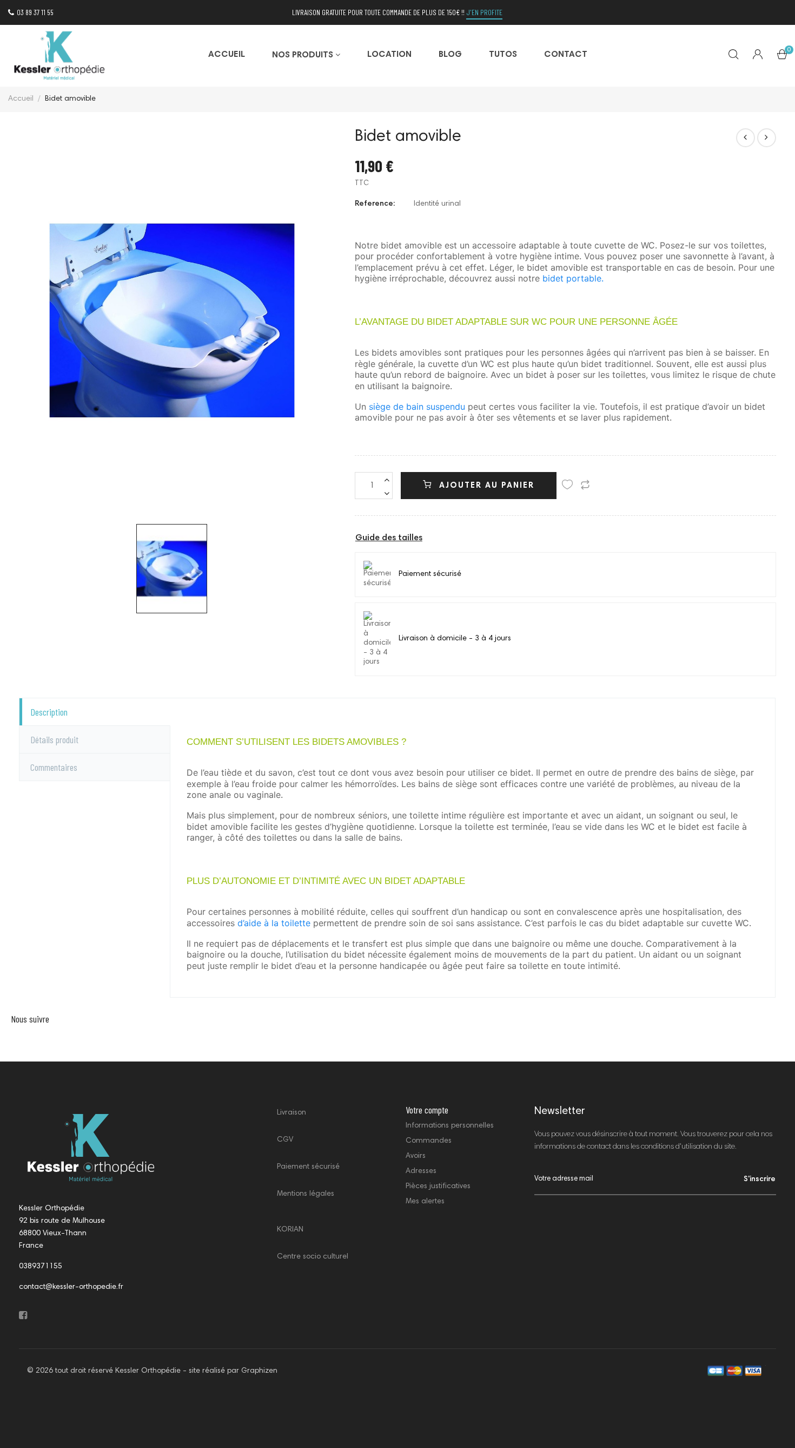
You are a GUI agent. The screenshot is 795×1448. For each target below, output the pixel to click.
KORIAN (290, 1230)
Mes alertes (425, 1201)
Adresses (421, 1171)
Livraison (291, 1113)
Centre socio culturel (312, 1257)
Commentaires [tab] (53, 767)
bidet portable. (573, 278)
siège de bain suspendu (418, 406)
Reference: (375, 204)
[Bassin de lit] (745, 137)
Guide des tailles (388, 538)
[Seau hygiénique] (766, 137)
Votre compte (427, 1110)
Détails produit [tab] (54, 739)
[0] (782, 57)
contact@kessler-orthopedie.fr (71, 1287)
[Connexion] (758, 56)
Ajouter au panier (485, 486)
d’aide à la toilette (275, 923)
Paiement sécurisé (308, 1167)
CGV (285, 1140)
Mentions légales (305, 1194)
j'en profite (484, 12)
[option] (171, 568)
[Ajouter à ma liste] (567, 487)
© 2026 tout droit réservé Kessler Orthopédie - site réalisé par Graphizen (152, 1371)
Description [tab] (49, 712)
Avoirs (416, 1156)
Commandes (429, 1141)
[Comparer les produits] (585, 487)
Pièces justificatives (438, 1186)
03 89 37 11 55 (35, 12)
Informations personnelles (450, 1126)
